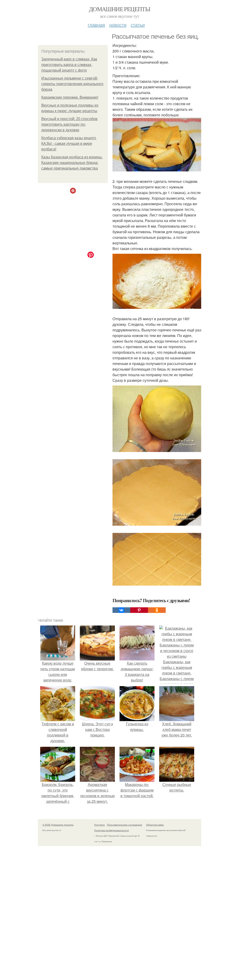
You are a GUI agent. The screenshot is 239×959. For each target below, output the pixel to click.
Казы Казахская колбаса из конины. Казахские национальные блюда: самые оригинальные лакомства (72, 162)
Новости (118, 24)
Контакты (99, 824)
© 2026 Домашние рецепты (58, 824)
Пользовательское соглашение (124, 824)
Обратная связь (155, 824)
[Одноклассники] (157, 610)
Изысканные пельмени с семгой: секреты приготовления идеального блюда (72, 83)
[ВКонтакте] (121, 610)
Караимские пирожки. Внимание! (69, 97)
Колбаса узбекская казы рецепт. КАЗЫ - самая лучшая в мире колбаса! (68, 143)
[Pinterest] (139, 610)
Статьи (138, 24)
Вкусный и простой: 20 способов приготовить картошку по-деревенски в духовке (69, 124)
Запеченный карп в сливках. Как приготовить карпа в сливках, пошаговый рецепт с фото (69, 64)
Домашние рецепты (119, 9)
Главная (96, 24)
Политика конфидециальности (111, 830)
